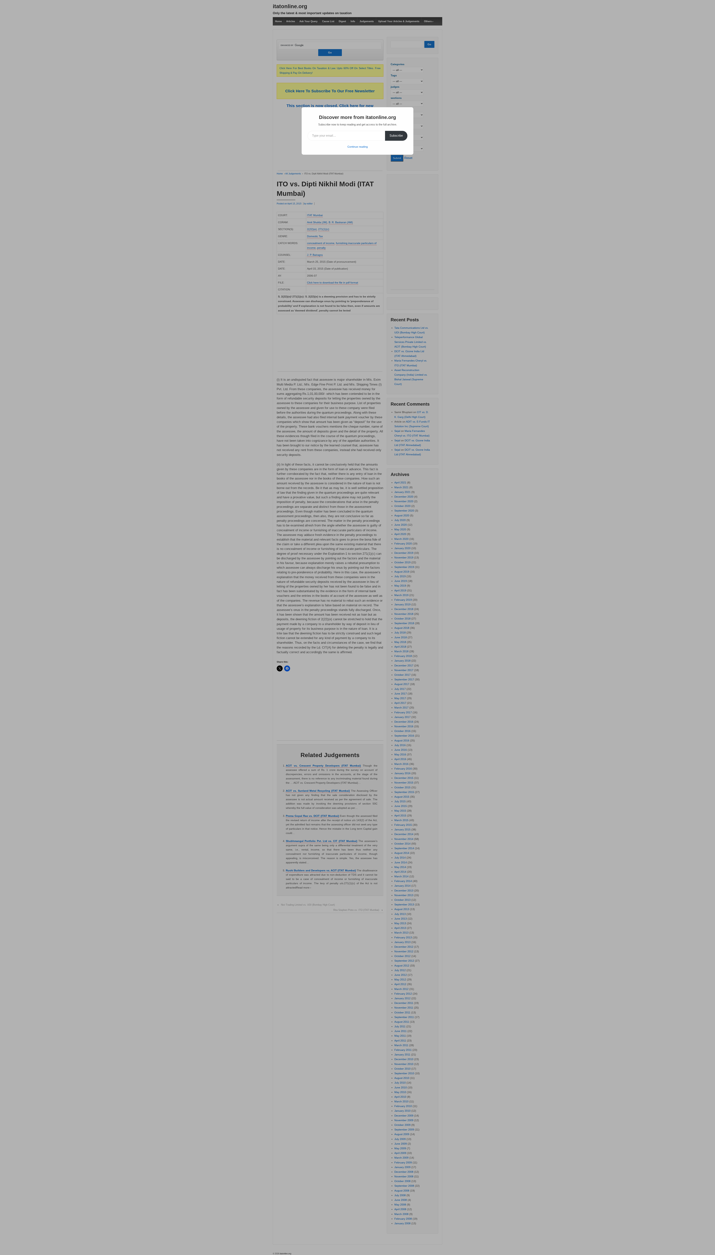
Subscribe (396, 135)
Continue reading (357, 146)
